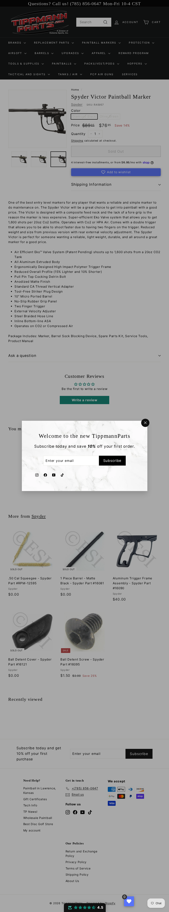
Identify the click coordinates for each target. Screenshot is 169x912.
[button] (85, 907)
